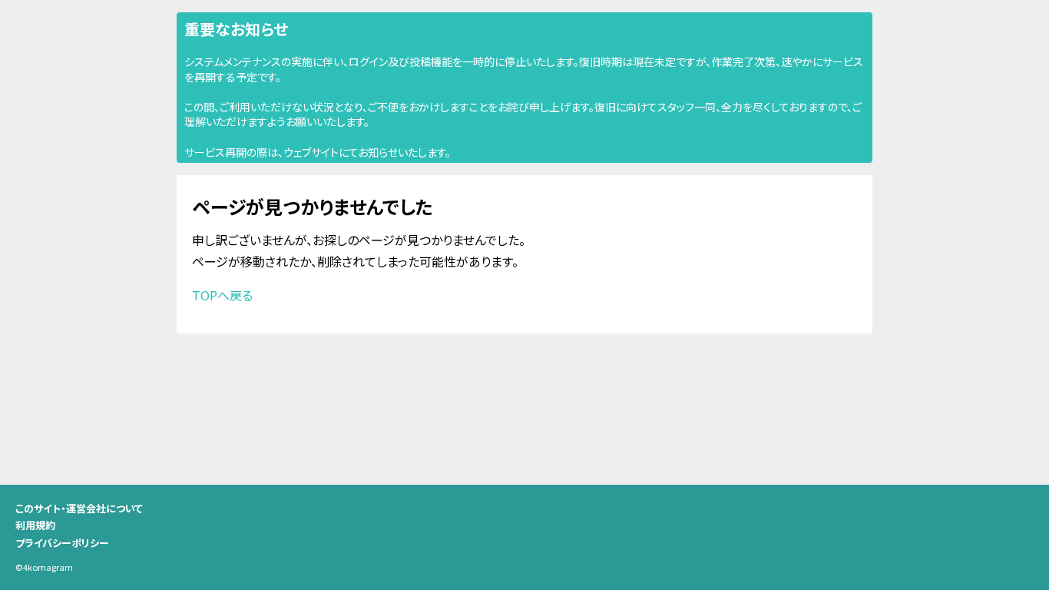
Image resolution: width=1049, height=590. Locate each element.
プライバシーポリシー (62, 542)
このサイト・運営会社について (79, 508)
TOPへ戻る (222, 295)
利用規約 (35, 525)
